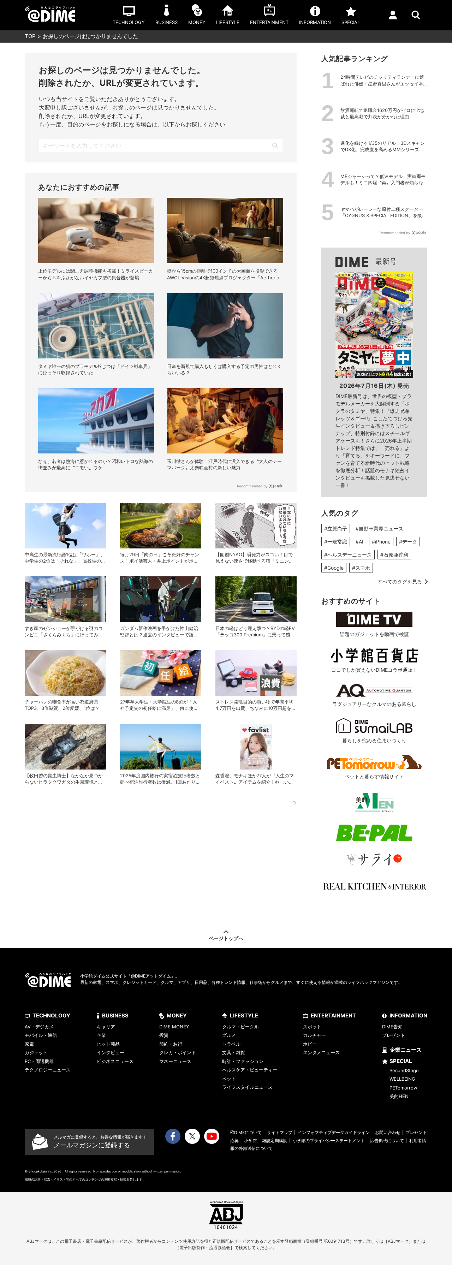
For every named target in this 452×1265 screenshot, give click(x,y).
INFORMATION (408, 1015)
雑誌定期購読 (274, 1140)
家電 (29, 1044)
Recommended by (252, 486)
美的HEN (399, 1096)
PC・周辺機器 (39, 1061)
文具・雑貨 (233, 1052)
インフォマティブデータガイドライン (334, 1132)
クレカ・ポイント (177, 1052)
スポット (312, 1026)
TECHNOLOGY (51, 1015)
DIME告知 (392, 1026)
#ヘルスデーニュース (348, 555)
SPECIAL (400, 1061)
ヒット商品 (108, 1044)
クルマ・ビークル (240, 1026)
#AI (359, 542)
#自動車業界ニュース (379, 528)
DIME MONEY (174, 1026)
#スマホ (361, 568)
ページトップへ (226, 938)
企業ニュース (406, 1049)
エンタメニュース (321, 1052)
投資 (163, 1035)
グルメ (229, 1035)
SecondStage (404, 1070)
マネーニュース (175, 1061)
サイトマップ (279, 1132)
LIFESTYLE (244, 1015)
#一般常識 (335, 542)
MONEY (177, 1015)
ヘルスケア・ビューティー (249, 1070)
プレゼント (393, 1035)
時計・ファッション (242, 1061)
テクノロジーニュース (48, 1070)
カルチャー (314, 1035)
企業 (101, 1035)
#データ (408, 542)
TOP (30, 36)
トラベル (231, 1044)
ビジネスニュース (115, 1061)
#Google (334, 568)
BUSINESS (115, 1015)
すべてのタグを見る (399, 581)
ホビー (310, 1044)
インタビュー (110, 1052)
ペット (229, 1078)
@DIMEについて (246, 1132)
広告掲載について (387, 1140)
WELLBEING (402, 1079)
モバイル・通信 (41, 1035)
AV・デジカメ (39, 1026)
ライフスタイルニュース (247, 1087)
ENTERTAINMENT (333, 1015)
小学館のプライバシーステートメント (329, 1140)
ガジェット (36, 1052)
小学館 (250, 1140)
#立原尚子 (335, 528)
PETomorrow (403, 1088)
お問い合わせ (387, 1132)
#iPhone (381, 542)
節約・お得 (170, 1044)
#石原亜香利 (394, 555)
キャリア (106, 1026)
